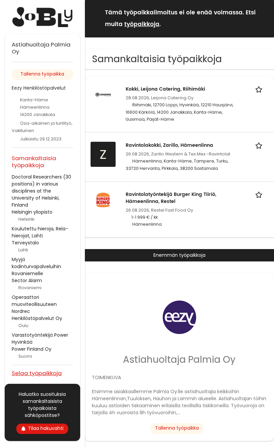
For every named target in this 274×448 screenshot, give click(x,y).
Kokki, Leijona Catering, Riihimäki (165, 89)
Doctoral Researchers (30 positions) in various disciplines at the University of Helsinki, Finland (41, 191)
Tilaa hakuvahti (45, 428)
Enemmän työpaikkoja (179, 255)
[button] (264, 18)
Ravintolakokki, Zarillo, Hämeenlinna (169, 145)
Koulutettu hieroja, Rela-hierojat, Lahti (40, 232)
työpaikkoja (141, 24)
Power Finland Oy (31, 349)
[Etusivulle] (42, 17)
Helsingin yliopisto (32, 212)
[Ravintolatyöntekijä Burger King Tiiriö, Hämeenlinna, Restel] (103, 199)
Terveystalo (25, 242)
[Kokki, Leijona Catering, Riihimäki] (103, 94)
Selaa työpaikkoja (37, 373)
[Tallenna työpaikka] (260, 89)
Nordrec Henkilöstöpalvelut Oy (37, 315)
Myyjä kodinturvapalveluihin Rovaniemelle (36, 266)
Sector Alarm (27, 280)
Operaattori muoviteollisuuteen (34, 301)
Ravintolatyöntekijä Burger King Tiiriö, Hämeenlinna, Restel (171, 198)
